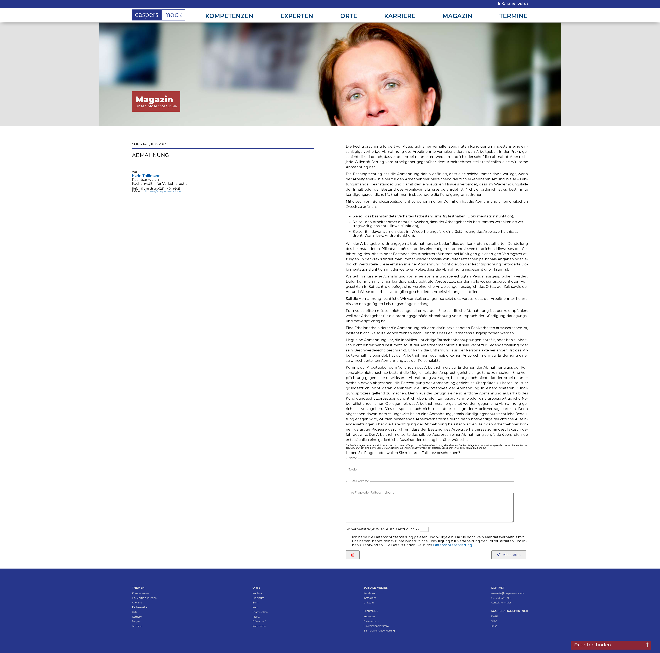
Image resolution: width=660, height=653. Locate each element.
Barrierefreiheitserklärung (379, 630)
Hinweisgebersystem (376, 626)
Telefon (354, 469)
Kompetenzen (229, 16)
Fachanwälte (139, 607)
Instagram (370, 598)
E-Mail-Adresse (359, 481)
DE (520, 3)
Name (353, 458)
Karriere (399, 16)
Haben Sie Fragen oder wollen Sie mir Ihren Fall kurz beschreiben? (403, 453)
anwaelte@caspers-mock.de (507, 593)
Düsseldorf (259, 621)
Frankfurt (258, 598)
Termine (513, 16)
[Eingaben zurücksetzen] (353, 554)
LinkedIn (369, 602)
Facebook (369, 593)
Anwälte (137, 602)
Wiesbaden (259, 626)
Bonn (255, 602)
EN (526, 3)
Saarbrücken (260, 612)
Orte (348, 16)
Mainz (256, 616)
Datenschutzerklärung (452, 545)
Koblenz (257, 593)
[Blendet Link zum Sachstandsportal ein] (499, 4)
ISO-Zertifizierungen (144, 598)
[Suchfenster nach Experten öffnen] (645, 645)
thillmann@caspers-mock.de (161, 191)
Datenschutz (371, 621)
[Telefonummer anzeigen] (514, 4)
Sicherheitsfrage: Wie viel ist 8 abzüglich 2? (382, 529)
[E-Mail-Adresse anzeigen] (509, 4)
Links (494, 626)
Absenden (510, 555)
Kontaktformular (501, 602)
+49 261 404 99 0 (501, 598)
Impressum (370, 616)
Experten (296, 16)
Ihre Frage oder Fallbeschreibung (371, 492)
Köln (255, 607)
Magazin (457, 16)
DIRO (494, 621)
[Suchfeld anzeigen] (503, 4)
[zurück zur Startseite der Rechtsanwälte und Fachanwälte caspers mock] (158, 20)
